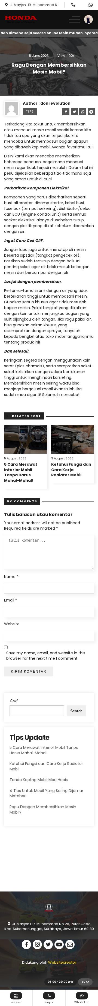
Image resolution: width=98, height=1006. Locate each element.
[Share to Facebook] (65, 111)
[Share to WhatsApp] (81, 111)
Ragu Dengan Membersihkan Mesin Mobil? (43, 809)
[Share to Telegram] (90, 111)
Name (11, 576)
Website (12, 624)
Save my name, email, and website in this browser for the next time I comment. (45, 655)
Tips (29, 112)
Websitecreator (62, 962)
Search (76, 711)
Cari (13, 700)
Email (10, 600)
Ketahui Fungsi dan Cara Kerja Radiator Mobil (71, 470)
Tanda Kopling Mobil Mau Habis (39, 779)
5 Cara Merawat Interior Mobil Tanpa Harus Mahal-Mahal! (20, 472)
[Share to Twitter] (73, 111)
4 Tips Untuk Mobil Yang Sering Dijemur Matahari (46, 793)
